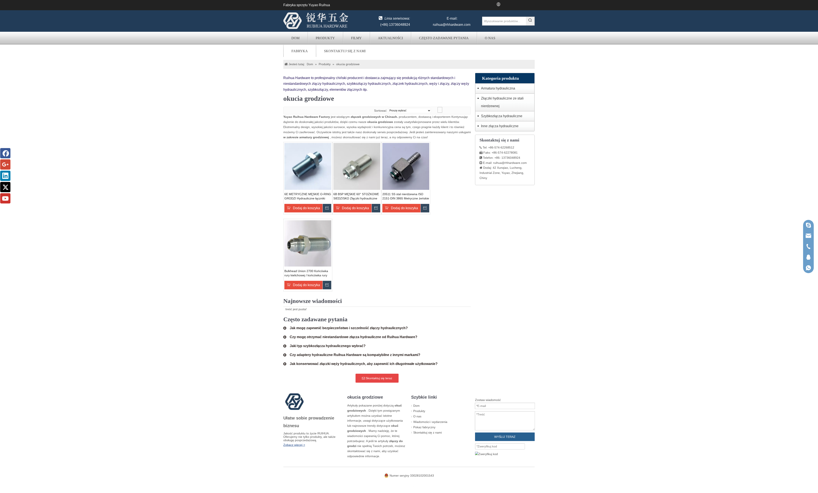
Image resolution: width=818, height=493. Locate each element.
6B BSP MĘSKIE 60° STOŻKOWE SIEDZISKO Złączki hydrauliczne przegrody (356, 196)
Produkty (325, 38)
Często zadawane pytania (444, 38)
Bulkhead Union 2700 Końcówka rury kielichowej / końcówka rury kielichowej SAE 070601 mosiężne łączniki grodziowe (307, 273)
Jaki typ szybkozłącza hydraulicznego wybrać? (328, 346)
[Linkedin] (5, 176)
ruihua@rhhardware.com (451, 24)
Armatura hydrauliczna (498, 88)
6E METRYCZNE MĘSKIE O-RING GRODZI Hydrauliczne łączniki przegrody (307, 196)
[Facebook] (5, 153)
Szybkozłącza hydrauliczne (501, 116)
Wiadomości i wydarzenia (430, 422)
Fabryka (299, 51)
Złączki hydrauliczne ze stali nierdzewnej (502, 102)
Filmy (356, 38)
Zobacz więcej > (294, 445)
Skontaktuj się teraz (378, 378)
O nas (490, 38)
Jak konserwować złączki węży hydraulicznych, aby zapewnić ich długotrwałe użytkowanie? (364, 364)
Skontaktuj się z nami (345, 51)
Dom (295, 38)
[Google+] (5, 164)
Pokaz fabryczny (424, 427)
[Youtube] (5, 198)
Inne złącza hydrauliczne (499, 126)
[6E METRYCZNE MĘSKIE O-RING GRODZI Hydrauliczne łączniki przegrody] (307, 166)
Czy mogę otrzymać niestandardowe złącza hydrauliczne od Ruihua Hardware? (353, 337)
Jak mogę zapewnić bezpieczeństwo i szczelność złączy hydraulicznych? (349, 328)
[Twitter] (5, 187)
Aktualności (390, 38)
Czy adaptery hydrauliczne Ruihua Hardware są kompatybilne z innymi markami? (355, 355)
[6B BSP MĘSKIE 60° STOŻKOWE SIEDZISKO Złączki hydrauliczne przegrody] (356, 166)
